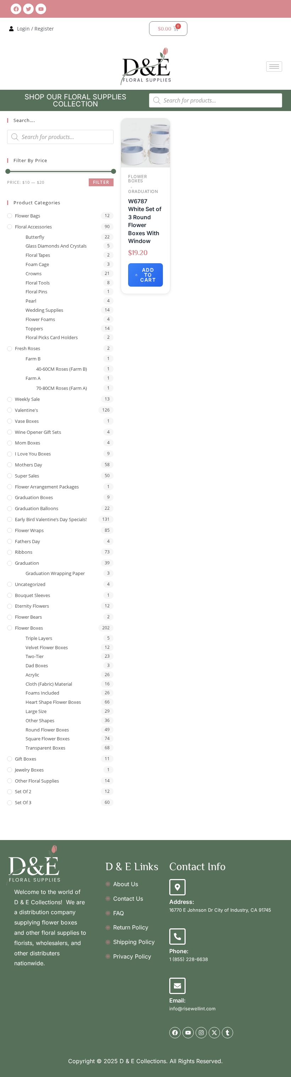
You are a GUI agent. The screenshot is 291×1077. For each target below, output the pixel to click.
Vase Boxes (27, 421)
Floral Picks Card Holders (52, 337)
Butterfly (35, 237)
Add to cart (148, 275)
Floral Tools (38, 283)
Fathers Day (27, 541)
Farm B (33, 358)
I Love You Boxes (33, 454)
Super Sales (27, 476)
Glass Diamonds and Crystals (56, 246)
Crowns (34, 273)
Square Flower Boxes (48, 738)
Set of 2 (23, 791)
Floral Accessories (33, 226)
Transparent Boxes (45, 748)
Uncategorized (30, 584)
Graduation (27, 563)
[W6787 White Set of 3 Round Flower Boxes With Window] (145, 142)
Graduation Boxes (34, 497)
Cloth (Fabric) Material (49, 684)
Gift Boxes (25, 759)
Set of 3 (23, 802)
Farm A (33, 378)
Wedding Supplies (44, 310)
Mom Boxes (27, 443)
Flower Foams (40, 319)
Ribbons (23, 552)
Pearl (31, 301)
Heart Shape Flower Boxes (53, 702)
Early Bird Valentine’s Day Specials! (51, 519)
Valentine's (26, 410)
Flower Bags (27, 215)
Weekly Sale (27, 399)
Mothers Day (28, 465)
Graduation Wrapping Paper (55, 573)
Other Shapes (40, 720)
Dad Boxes (37, 665)
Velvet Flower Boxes (47, 647)
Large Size (36, 711)
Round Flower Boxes (47, 730)
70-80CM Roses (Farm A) (61, 388)
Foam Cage (37, 264)
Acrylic (32, 675)
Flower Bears (28, 617)
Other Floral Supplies (37, 781)
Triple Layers (39, 638)
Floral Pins (36, 291)
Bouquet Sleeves (32, 595)
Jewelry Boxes (29, 770)
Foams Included (42, 693)
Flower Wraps (29, 530)
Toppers (34, 328)
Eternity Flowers (32, 606)
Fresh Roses (27, 348)
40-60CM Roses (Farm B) (61, 369)
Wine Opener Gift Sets (38, 432)
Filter (101, 182)
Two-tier (35, 656)
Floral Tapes (38, 255)
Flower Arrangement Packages (47, 487)
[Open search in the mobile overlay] (215, 100)
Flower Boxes (29, 628)
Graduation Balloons (36, 508)
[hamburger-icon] (274, 66)
